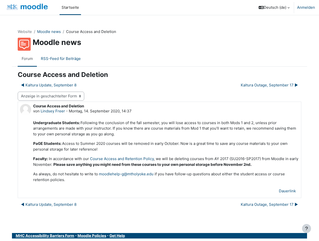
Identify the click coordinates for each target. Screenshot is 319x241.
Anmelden (306, 7)
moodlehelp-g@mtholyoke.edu (126, 174)
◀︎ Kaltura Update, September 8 (49, 85)
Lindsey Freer (53, 111)
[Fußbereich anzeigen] (306, 228)
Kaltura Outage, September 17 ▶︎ (269, 85)
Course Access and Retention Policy (122, 158)
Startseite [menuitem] (70, 7)
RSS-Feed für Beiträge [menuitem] (61, 58)
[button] (274, 7)
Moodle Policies (92, 235)
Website (25, 31)
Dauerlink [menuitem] (287, 191)
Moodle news (49, 31)
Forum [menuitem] (27, 58)
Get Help (117, 235)
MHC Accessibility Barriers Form (45, 235)
